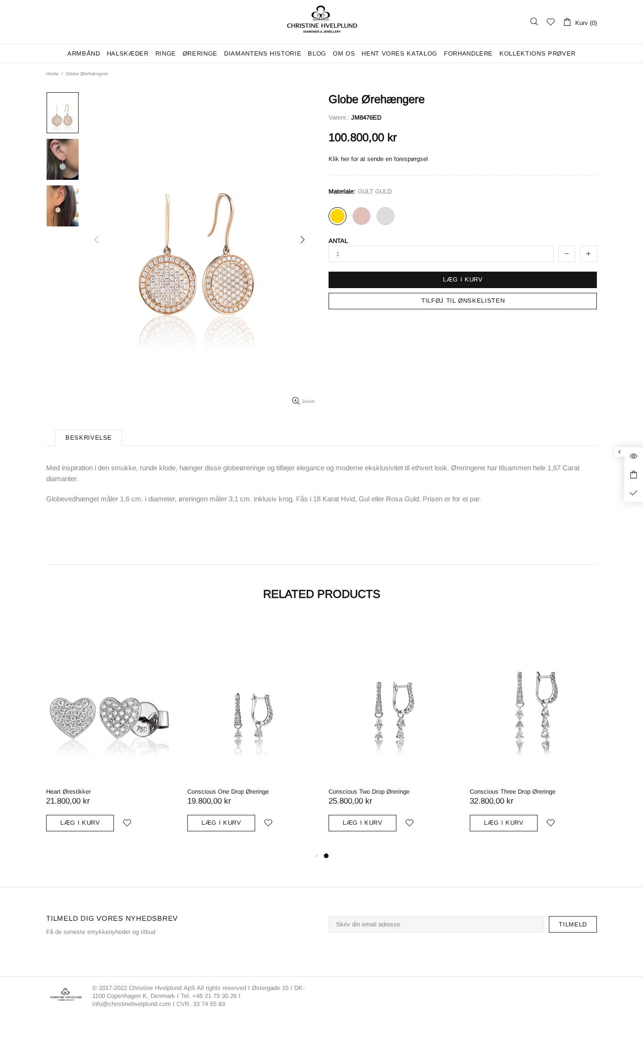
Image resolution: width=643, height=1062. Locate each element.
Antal (338, 240)
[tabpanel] (392, 733)
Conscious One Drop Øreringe (228, 791)
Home (52, 73)
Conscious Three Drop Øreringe (512, 791)
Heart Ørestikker (68, 791)
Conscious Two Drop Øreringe (369, 791)
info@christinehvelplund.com (131, 1003)
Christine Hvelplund (321, 22)
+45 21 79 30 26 (216, 995)
